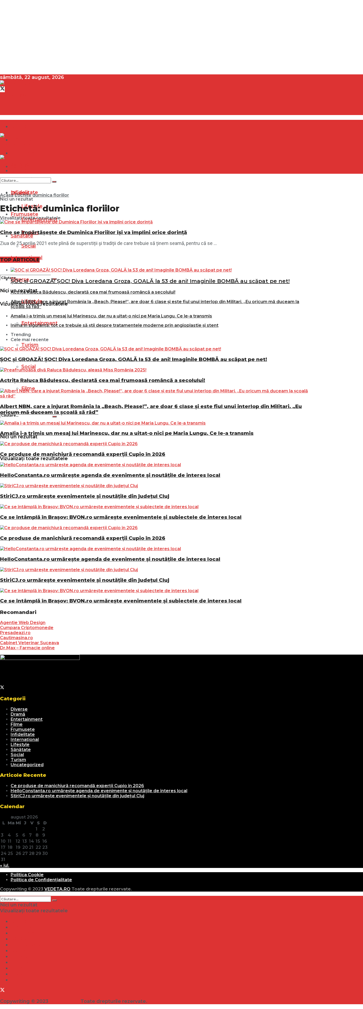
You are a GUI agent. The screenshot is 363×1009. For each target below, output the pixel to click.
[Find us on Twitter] (2, 89)
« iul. (4, 865)
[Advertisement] (159, 37)
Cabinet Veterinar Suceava (29, 642)
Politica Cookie (27, 874)
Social (28, 367)
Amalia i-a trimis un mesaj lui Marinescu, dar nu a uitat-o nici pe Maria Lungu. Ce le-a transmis (111, 316)
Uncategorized (27, 764)
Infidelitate (23, 734)
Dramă (19, 126)
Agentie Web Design (22, 622)
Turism (30, 345)
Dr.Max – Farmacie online (27, 647)
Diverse (19, 709)
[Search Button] (54, 416)
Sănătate (22, 236)
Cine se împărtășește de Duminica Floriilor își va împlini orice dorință (93, 232)
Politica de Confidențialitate (41, 879)
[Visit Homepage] (17, 83)
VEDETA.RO (57, 889)
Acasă (7, 195)
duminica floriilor (50, 195)
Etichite (23, 195)
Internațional (25, 739)
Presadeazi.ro (15, 632)
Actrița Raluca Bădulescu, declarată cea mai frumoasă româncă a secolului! (93, 292)
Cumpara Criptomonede (26, 627)
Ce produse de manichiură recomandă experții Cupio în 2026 (82, 454)
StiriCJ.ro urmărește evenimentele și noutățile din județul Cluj (84, 496)
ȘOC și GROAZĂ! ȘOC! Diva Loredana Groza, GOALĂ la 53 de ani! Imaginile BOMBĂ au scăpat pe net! (150, 281)
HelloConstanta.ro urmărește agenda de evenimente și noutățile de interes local (110, 475)
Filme (17, 724)
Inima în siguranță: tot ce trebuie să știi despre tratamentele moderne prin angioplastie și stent (114, 325)
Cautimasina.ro (16, 637)
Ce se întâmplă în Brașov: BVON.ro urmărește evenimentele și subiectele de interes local (121, 517)
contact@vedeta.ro (24, 95)
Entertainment (27, 719)
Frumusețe (23, 729)
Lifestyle (20, 744)
